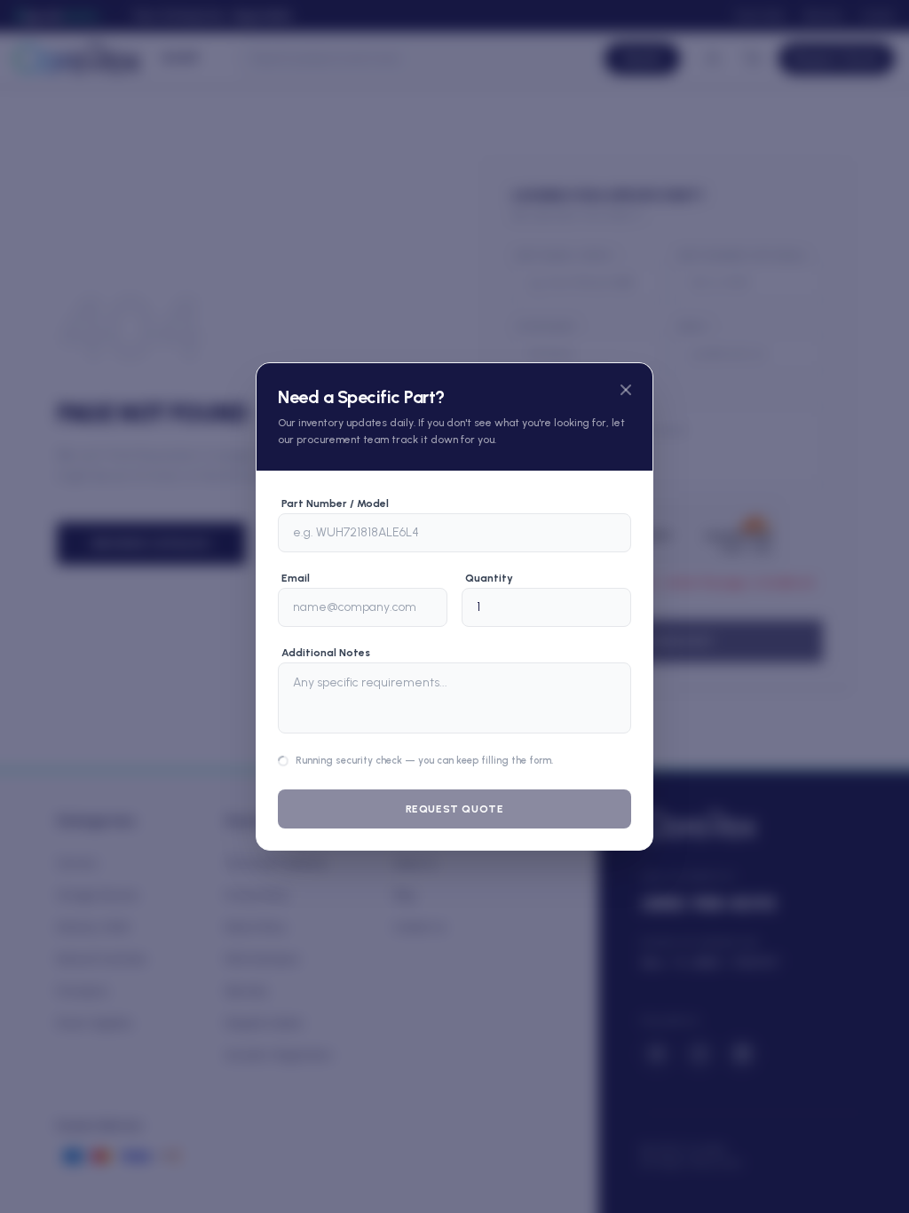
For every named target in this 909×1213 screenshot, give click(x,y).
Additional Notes (325, 617)
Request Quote (455, 844)
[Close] (626, 354)
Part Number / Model (335, 468)
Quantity (489, 542)
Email (295, 542)
